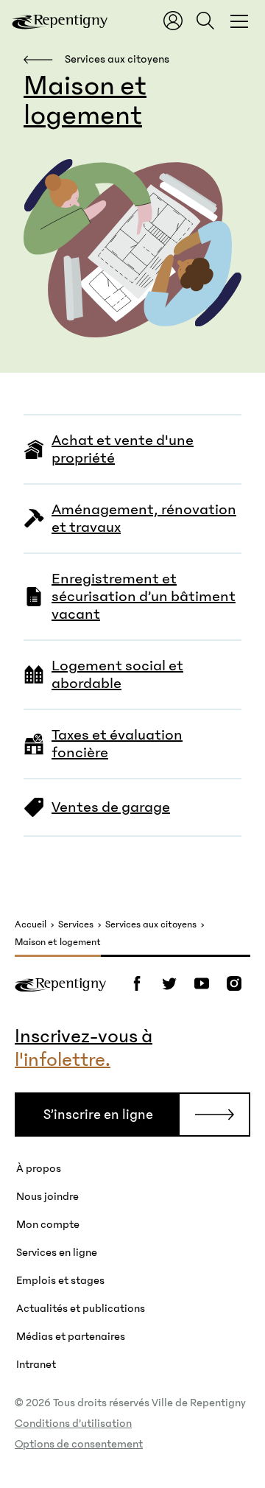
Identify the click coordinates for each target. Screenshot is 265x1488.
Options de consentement (79, 1443)
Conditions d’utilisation (73, 1423)
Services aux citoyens (151, 924)
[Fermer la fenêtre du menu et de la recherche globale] (239, 20)
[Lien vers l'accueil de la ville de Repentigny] (59, 20)
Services (75, 924)
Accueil (30, 924)
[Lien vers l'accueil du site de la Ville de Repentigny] (60, 983)
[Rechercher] (205, 20)
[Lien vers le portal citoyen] (173, 20)
